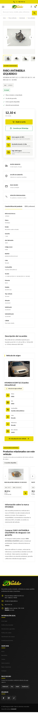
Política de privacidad (7, 625)
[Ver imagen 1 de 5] (8, 59)
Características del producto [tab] (13, 206)
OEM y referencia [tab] (30, 206)
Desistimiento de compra (8, 636)
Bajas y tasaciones (6, 667)
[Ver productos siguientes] (33, 476)
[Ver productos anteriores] (5, 476)
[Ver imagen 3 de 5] (25, 59)
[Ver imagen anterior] (7, 37)
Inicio (2, 651)
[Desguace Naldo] (17, 6)
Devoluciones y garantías (8, 629)
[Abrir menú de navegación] (3, 7)
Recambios (4, 655)
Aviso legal (4, 621)
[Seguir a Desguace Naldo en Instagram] (9, 698)
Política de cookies (6, 632)
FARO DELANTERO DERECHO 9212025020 (15, 482)
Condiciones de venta (7, 640)
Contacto (3, 671)
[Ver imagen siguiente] (31, 37)
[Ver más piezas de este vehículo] (19, 369)
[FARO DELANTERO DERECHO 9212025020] (16, 474)
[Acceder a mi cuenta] (31, 7)
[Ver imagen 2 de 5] (16, 59)
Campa (3, 659)
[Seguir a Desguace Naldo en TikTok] (14, 698)
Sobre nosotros (5, 663)
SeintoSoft (13, 709)
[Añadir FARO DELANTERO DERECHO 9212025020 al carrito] (25, 493)
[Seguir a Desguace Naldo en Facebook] (3, 698)
